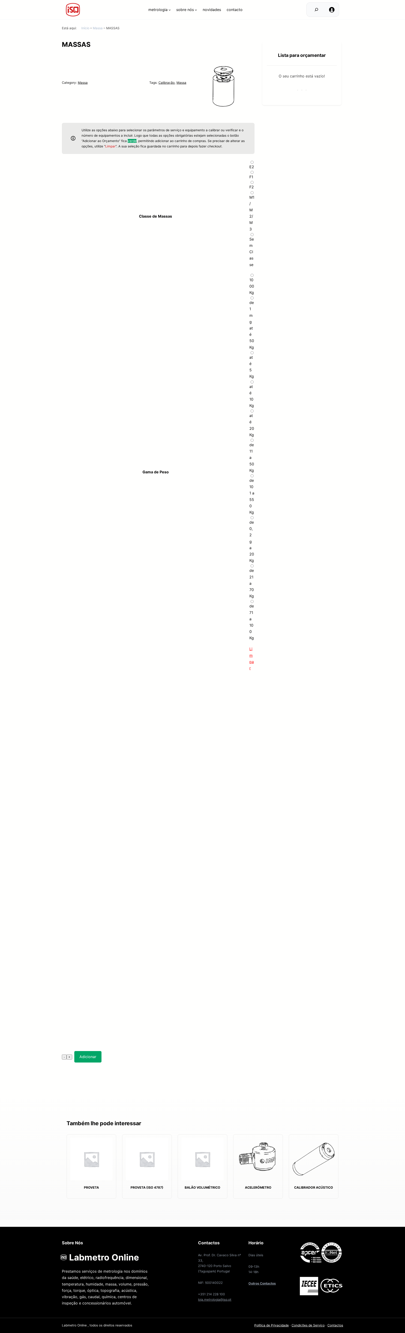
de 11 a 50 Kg (251, 457)
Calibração (166, 82)
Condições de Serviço (308, 1325)
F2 (251, 187)
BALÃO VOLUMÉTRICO (202, 1187)
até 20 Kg (251, 425)
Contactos (335, 1325)
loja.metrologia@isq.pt (214, 1299)
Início (85, 28)
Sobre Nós (185, 9)
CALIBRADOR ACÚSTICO (313, 1187)
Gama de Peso (155, 472)
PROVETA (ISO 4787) (147, 1187)
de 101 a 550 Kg (251, 496)
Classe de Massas (155, 216)
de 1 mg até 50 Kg (251, 324)
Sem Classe (251, 252)
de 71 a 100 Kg (251, 622)
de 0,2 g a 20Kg (251, 541)
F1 (251, 177)
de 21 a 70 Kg (251, 583)
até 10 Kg (251, 396)
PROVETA (91, 1187)
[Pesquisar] (316, 9)
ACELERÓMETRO (258, 1187)
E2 (251, 166)
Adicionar (87, 1056)
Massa (98, 28)
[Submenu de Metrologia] (170, 9)
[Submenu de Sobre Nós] (196, 9)
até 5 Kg (251, 367)
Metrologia (158, 9)
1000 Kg (251, 286)
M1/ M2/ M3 (251, 213)
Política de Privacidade (271, 1325)
